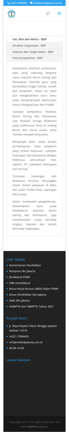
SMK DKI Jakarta (19, 300)
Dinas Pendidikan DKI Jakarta (27, 294)
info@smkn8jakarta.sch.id (25, 342)
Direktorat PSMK (19, 277)
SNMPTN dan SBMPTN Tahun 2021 (31, 306)
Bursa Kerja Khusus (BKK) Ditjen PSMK (33, 288)
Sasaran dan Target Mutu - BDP (32, 52)
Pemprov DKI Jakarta (22, 271)
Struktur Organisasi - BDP (29, 45)
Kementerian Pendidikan (25, 265)
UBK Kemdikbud (19, 283)
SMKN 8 (33, 426)
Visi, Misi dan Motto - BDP (29, 39)
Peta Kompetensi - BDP (27, 58)
